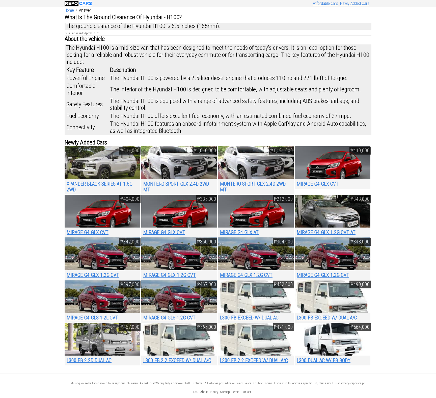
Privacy (214, 392)
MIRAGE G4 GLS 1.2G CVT (169, 318)
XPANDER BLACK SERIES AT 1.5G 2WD (99, 187)
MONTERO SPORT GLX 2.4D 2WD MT (176, 187)
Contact (246, 392)
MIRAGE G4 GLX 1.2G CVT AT (326, 232)
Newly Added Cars (354, 3)
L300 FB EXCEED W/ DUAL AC (249, 318)
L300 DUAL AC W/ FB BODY (323, 360)
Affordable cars (325, 3)
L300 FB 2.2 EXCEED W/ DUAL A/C (177, 360)
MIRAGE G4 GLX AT (239, 232)
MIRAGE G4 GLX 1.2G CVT (93, 275)
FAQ (195, 392)
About (204, 392)
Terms (235, 392)
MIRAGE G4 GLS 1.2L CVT (92, 318)
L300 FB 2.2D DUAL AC (89, 360)
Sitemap (225, 392)
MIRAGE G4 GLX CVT (318, 184)
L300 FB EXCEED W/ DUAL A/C (327, 318)
